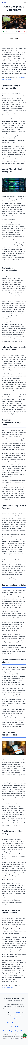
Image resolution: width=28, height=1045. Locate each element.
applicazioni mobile (7, 987)
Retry (17, 38)
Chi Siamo (16, 1019)
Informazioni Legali (7, 1031)
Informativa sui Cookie (14, 1023)
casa (10, 1019)
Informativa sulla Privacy (14, 1027)
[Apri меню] (25, 2)
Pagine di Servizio (20, 1031)
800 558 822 (17, 1013)
